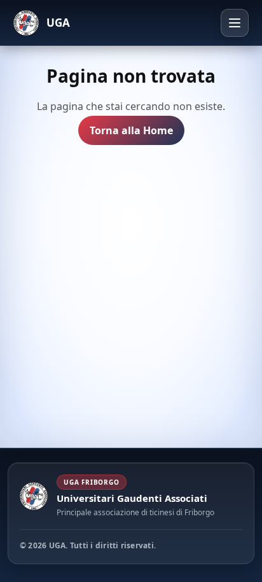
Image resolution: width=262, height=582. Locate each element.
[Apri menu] (235, 23)
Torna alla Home (131, 130)
